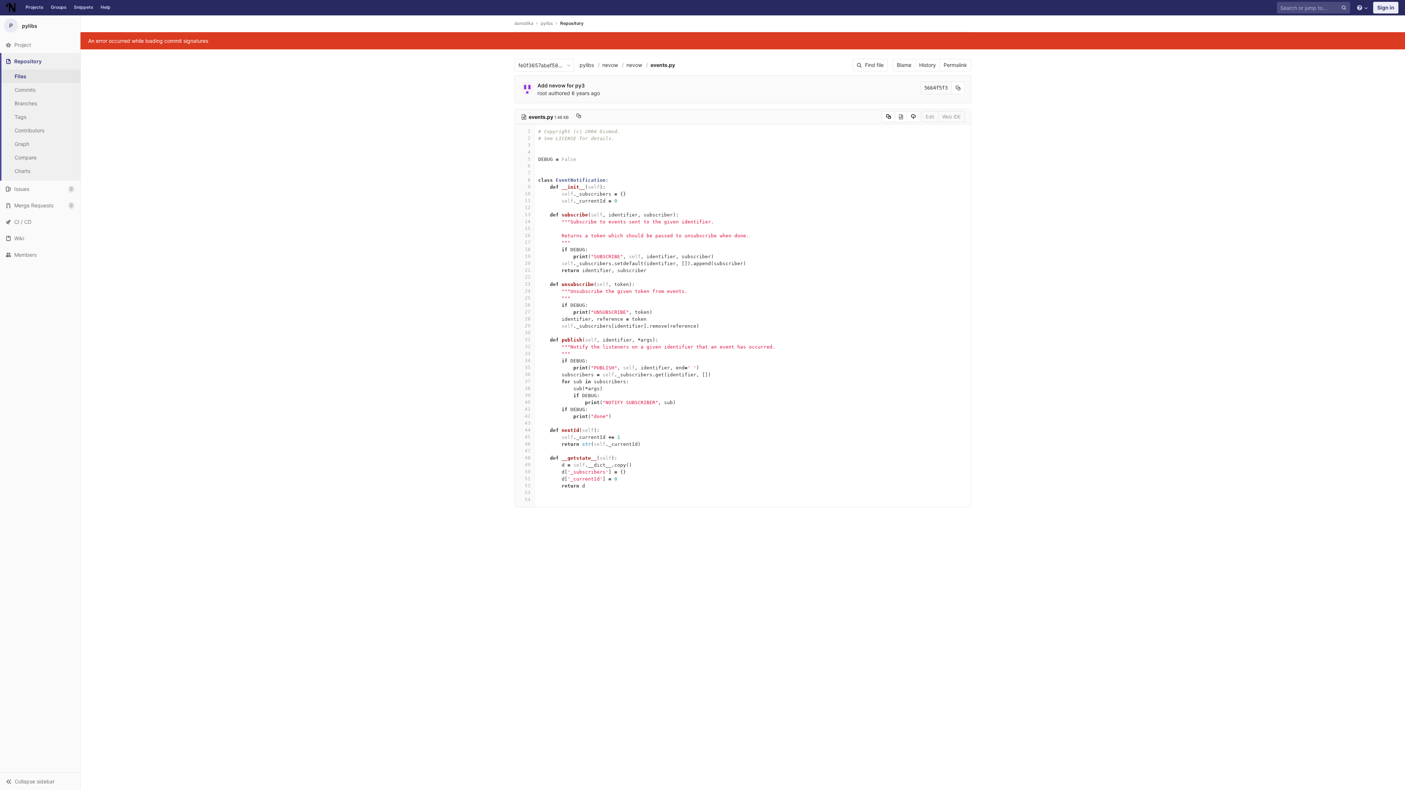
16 (528, 235)
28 (528, 318)
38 (528, 388)
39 (528, 395)
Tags (20, 117)
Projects (35, 7)
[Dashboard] (11, 8)
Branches (26, 103)
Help (105, 7)
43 (528, 423)
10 (528, 193)
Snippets (83, 7)
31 (528, 339)
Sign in (1385, 7)
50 (528, 471)
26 (528, 305)
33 (528, 353)
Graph (22, 144)
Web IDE (951, 117)
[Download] (913, 116)
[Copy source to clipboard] (888, 116)
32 (528, 346)
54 (528, 499)
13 (528, 214)
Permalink (955, 65)
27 (528, 312)
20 (528, 263)
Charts (22, 171)
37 (528, 381)
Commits (25, 90)
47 (528, 451)
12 (528, 207)
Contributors (29, 130)
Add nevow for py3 (561, 85)
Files (20, 76)
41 (528, 409)
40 (528, 402)
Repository (572, 23)
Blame (904, 65)
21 (528, 270)
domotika (523, 23)
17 (528, 242)
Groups (59, 7)
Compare (26, 157)
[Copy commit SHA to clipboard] (958, 88)
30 (528, 332)
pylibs (587, 65)
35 (528, 367)
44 (528, 430)
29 (528, 325)
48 (528, 457)
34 (528, 360)
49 (528, 464)
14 (528, 221)
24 (528, 291)
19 (528, 256)
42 (528, 416)
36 (528, 374)
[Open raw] (901, 116)
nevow (610, 65)
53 (528, 492)
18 (528, 249)
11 (528, 200)
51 (528, 478)
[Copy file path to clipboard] (578, 116)
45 (528, 437)
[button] (40, 781)
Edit (930, 117)
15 (528, 228)
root (542, 93)
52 (528, 485)
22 (528, 277)
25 (528, 298)
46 (528, 444)
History (927, 65)
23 (528, 284)
